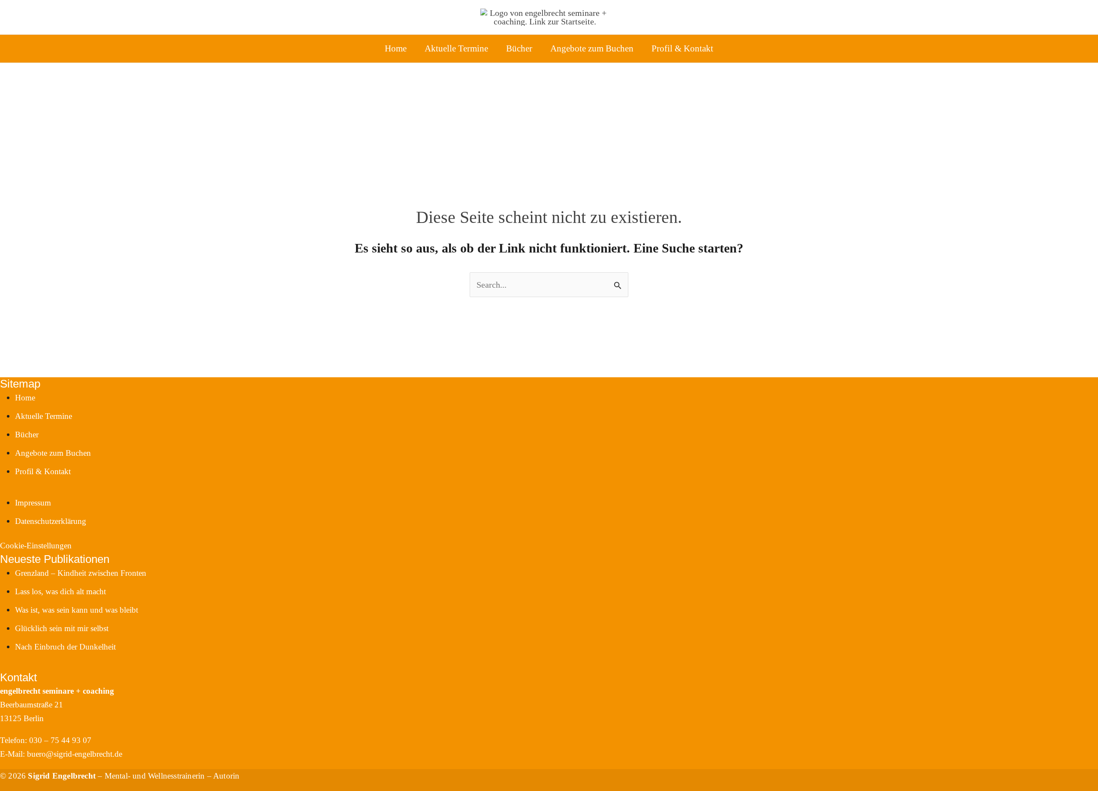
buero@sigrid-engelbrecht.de (74, 753)
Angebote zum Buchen (591, 48)
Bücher (519, 48)
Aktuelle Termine (456, 48)
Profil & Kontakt (682, 48)
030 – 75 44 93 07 (60, 740)
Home (396, 48)
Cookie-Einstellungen (36, 545)
